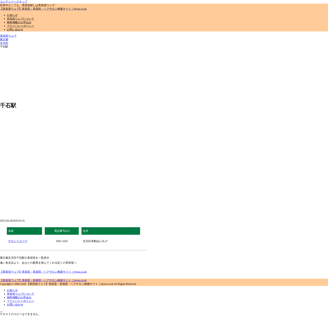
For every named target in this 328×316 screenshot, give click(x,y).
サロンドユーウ (17, 241)
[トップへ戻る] (1, 311)
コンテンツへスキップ (13, 1)
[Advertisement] (164, 74)
